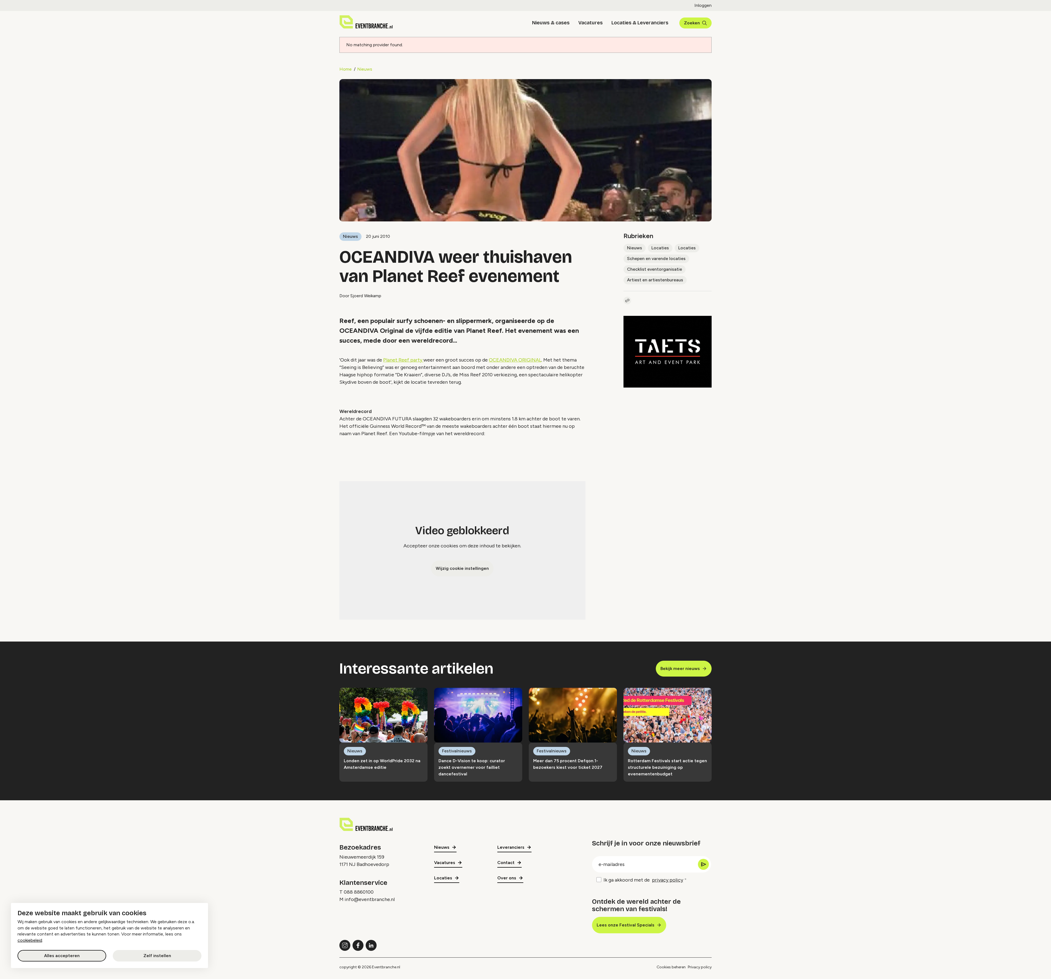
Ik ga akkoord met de (643, 880)
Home (345, 69)
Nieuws (364, 69)
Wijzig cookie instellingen (462, 568)
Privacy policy (700, 967)
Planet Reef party (403, 360)
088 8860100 (359, 892)
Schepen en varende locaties (656, 258)
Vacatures (590, 23)
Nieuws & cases (551, 23)
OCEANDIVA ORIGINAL (515, 360)
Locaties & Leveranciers (639, 23)
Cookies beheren (671, 967)
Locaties (660, 247)
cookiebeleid (30, 940)
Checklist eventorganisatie (654, 269)
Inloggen (703, 5)
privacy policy (667, 880)
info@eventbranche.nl (370, 899)
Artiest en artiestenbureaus (655, 279)
